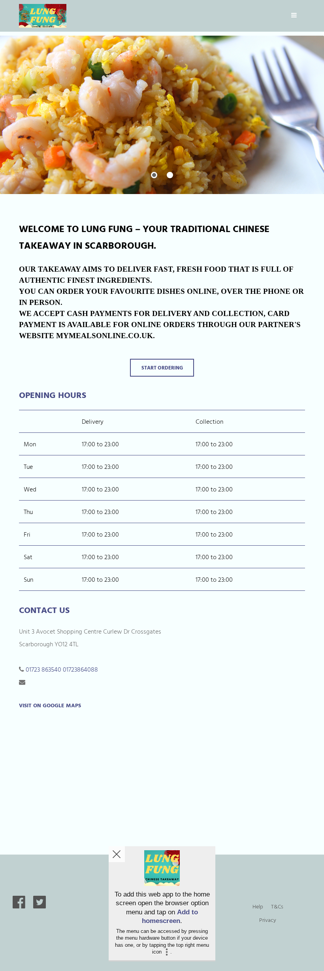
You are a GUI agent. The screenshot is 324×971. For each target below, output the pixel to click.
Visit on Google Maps (50, 705)
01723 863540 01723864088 (62, 669)
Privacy (267, 920)
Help (257, 906)
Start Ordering (162, 367)
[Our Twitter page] (39, 906)
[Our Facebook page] (19, 906)
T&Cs (277, 906)
